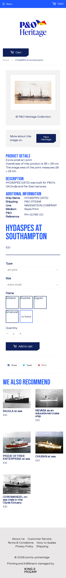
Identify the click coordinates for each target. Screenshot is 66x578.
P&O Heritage (46, 138)
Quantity (11, 328)
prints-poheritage (37, 557)
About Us (18, 539)
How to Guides (46, 542)
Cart (18, 52)
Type (9, 263)
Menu (9, 4)
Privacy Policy (24, 546)
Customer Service (40, 539)
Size (8, 278)
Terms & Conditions (21, 542)
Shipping (42, 546)
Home (6, 60)
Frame (10, 293)
